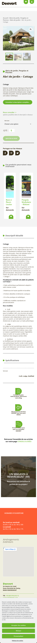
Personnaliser (18, 636)
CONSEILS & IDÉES (24, 441)
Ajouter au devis (11, 138)
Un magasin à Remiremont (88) (18, 475)
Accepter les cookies (18, 625)
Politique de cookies (17, 640)
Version (6, 120)
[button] (30, 29)
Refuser (18, 631)
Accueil (5, 18)
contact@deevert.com (10, 597)
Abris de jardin (15, 20)
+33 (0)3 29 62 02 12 (12, 596)
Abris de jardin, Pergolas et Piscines (16, 71)
